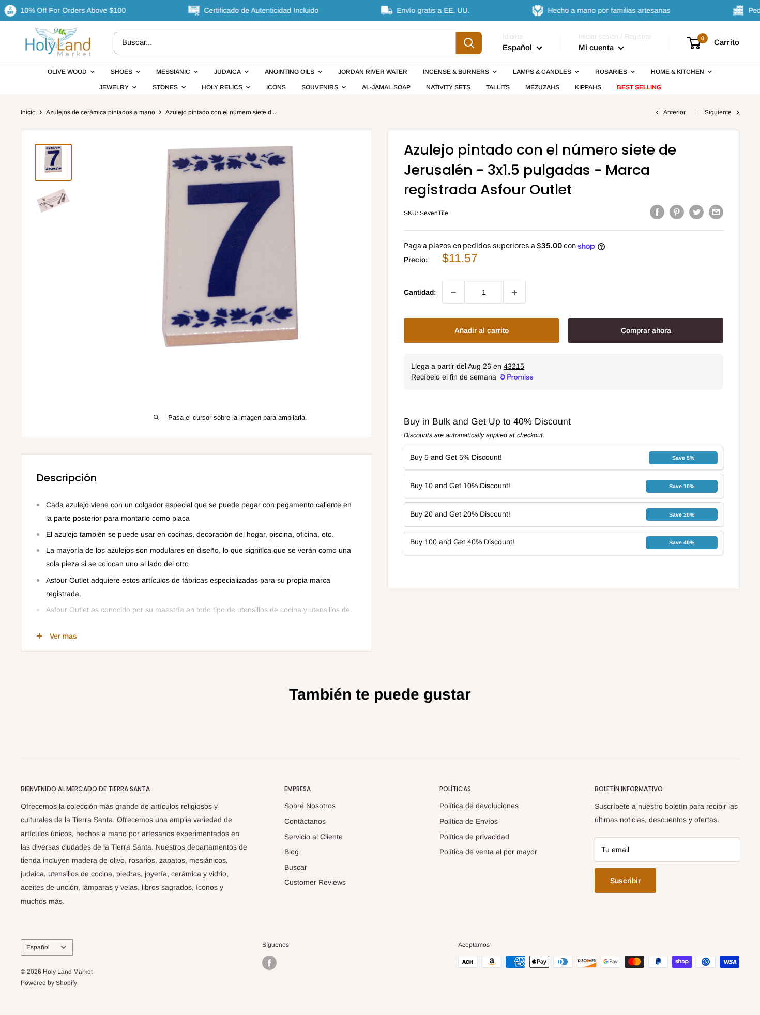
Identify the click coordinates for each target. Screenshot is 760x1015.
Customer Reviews (315, 882)
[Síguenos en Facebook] (269, 963)
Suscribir (625, 880)
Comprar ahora (646, 331)
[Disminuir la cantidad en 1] (453, 293)
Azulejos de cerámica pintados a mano (100, 112)
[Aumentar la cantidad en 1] (514, 293)
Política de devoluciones (479, 805)
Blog (291, 851)
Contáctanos (305, 821)
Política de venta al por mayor (488, 851)
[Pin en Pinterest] (677, 211)
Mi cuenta (597, 47)
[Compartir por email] (716, 211)
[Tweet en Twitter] (696, 211)
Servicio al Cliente (313, 836)
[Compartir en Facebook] (657, 211)
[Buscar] (469, 43)
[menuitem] (71, 72)
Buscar (295, 867)
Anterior (674, 112)
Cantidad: (420, 293)
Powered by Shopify (49, 983)
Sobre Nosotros (310, 805)
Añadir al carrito (481, 331)
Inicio (28, 112)
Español (38, 947)
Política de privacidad (474, 836)
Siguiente (718, 112)
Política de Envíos (468, 821)
